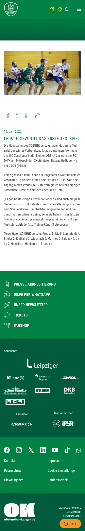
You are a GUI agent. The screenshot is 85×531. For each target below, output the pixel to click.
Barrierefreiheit (57, 480)
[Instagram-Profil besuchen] (19, 450)
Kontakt (9, 461)
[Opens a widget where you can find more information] (70, 524)
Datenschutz (12, 470)
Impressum (55, 461)
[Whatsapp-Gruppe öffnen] (78, 450)
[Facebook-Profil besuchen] (7, 450)
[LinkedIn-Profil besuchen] (43, 450)
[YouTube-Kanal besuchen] (55, 450)
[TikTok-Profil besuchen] (67, 450)
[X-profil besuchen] (31, 450)
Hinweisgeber (13, 480)
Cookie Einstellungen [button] (61, 470)
